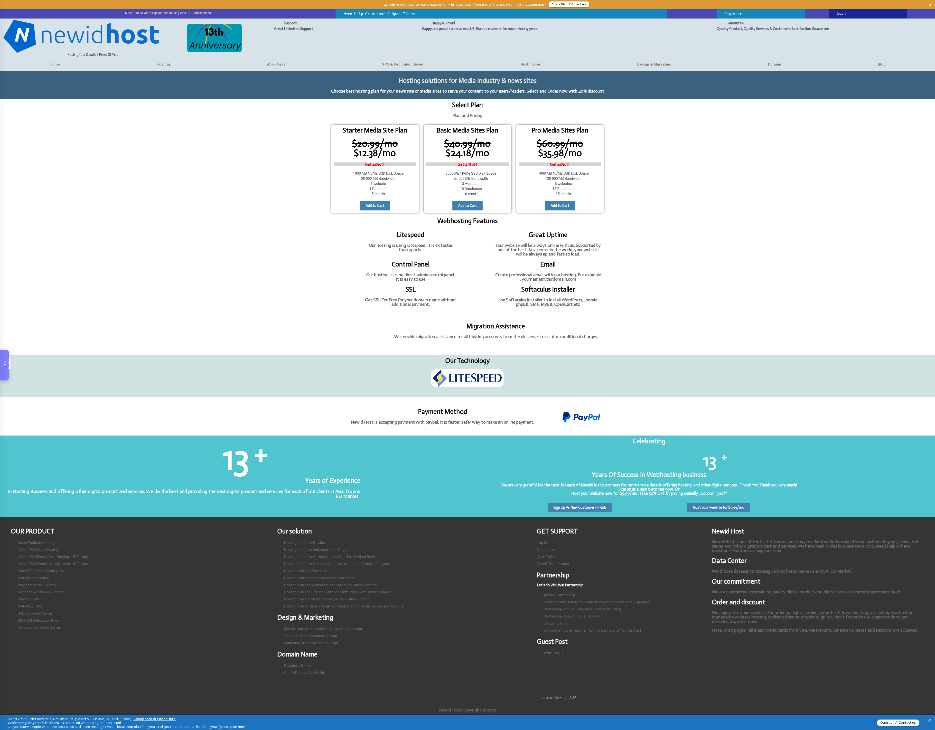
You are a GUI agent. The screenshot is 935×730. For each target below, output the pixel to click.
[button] (336, 378)
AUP (572, 697)
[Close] (930, 720)
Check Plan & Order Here (569, 4)
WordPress (276, 64)
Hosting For (530, 64)
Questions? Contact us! (898, 722)
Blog (882, 64)
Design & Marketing (654, 64)
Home (55, 64)
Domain (774, 64)
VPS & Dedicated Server (403, 64)
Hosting (163, 64)
